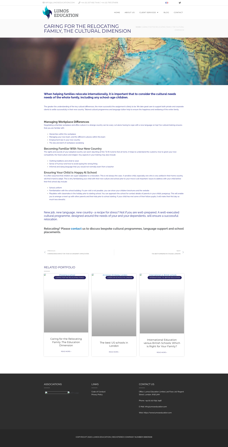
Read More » (66, 351)
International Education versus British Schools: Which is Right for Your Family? (162, 343)
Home (138, 27)
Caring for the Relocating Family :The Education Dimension (66, 342)
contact (76, 228)
